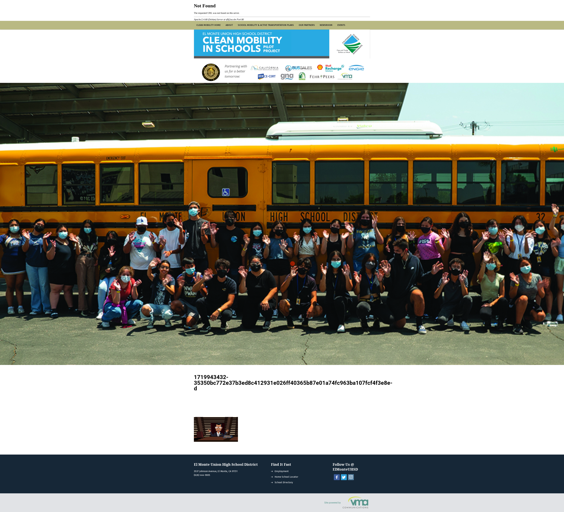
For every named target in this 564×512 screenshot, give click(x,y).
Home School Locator (286, 476)
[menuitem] (208, 25)
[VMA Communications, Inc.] (355, 503)
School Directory (284, 482)
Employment (282, 471)
